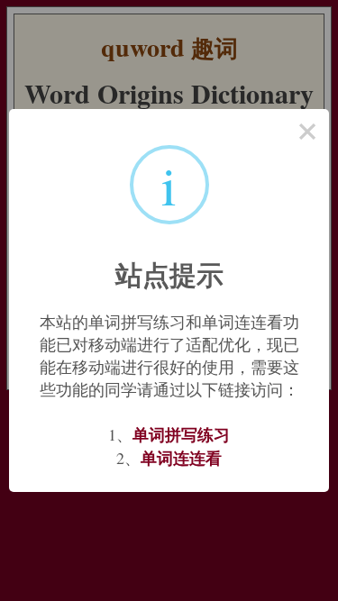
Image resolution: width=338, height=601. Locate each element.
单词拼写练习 (181, 434)
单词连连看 (181, 457)
